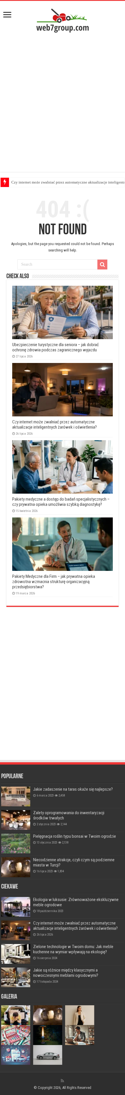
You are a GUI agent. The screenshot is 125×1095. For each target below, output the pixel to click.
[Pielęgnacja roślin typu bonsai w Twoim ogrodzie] (15, 843)
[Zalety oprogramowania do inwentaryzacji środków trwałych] (15, 820)
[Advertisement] (62, 103)
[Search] (102, 264)
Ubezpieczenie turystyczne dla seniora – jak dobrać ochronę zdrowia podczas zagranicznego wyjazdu (55, 347)
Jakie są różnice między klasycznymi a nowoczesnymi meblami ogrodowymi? (65, 973)
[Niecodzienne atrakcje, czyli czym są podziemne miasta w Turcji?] (15, 867)
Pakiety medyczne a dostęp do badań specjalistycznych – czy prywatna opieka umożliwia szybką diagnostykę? (61, 502)
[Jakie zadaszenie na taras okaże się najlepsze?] (15, 796)
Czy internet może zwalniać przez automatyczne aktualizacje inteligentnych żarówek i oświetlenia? (54, 424)
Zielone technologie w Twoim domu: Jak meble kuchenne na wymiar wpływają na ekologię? (73, 949)
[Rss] (62, 1080)
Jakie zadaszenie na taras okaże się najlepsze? (73, 789)
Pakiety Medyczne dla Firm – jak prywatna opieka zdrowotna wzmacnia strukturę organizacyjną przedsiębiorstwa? (53, 581)
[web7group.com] (62, 20)
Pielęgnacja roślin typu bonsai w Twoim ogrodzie (74, 836)
